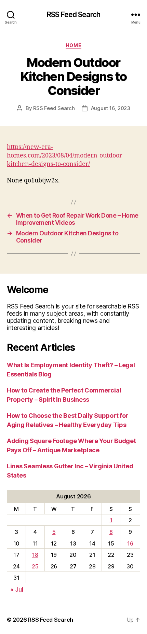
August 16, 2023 (110, 108)
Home (73, 45)
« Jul (16, 589)
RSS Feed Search (73, 14)
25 (35, 566)
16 (130, 543)
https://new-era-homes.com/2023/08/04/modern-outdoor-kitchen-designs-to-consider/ (65, 155)
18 (35, 554)
